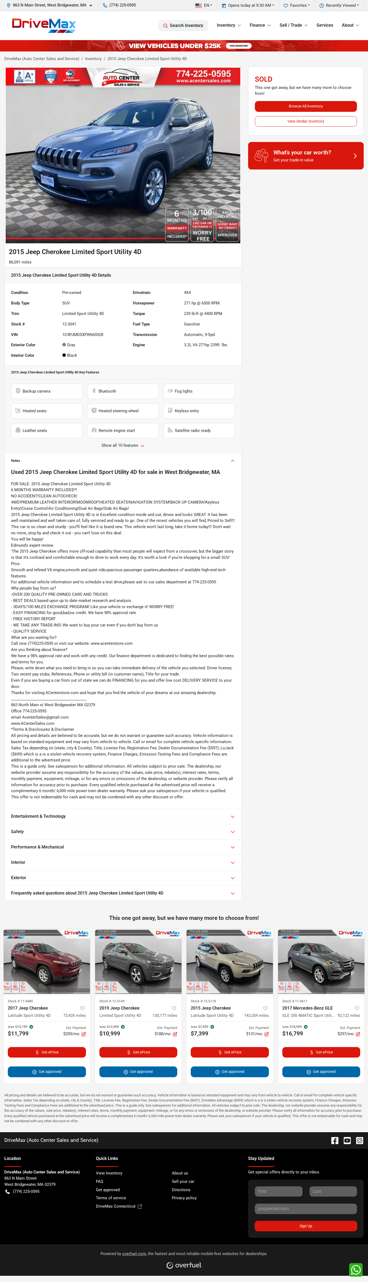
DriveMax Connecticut (116, 1206)
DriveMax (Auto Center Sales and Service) (41, 58)
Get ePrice (49, 1052)
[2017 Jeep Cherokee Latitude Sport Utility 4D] (47, 961)
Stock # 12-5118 (203, 1001)
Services (325, 25)
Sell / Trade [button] (291, 25)
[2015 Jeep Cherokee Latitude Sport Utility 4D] (229, 961)
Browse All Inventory (306, 106)
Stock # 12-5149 (111, 1001)
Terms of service (111, 1198)
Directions (181, 1189)
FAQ (99, 1181)
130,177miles (164, 1015)
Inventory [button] (226, 25)
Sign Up (306, 1226)
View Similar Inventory (305, 121)
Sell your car (183, 1181)
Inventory (93, 58)
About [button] (347, 25)
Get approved (50, 1071)
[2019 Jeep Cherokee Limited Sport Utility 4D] (138, 961)
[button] (51, 5)
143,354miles (256, 1015)
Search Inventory (186, 25)
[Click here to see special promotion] (184, 45)
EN (206, 5)
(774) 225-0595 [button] (122, 5)
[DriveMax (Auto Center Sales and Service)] (44, 25)
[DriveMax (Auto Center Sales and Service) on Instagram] (357, 1140)
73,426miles (74, 1015)
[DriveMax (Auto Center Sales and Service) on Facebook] (333, 1140)
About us (180, 1173)
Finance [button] (257, 25)
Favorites (298, 5)
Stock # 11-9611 (294, 1001)
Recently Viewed (341, 5)
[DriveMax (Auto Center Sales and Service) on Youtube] (345, 1140)
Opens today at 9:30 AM (249, 5)
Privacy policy (184, 1198)
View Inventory (109, 1173)
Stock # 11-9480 (20, 1001)
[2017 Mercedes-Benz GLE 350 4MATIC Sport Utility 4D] (321, 961)
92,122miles (349, 1015)
